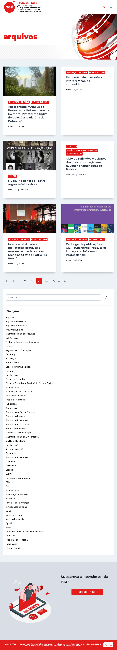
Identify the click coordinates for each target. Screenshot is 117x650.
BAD (8, 482)
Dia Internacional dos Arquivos (20, 333)
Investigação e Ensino (16, 506)
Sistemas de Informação (17, 502)
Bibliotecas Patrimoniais (18, 424)
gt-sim (10, 126)
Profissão (10, 535)
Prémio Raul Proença (16, 395)
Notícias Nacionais (40, 102)
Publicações (11, 403)
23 (32, 280)
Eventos (12, 176)
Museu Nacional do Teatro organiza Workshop (27, 182)
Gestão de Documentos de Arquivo (81, 150)
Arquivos (10, 317)
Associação (71, 147)
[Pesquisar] (106, 297)
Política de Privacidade (72, 646)
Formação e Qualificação (18, 477)
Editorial (10, 370)
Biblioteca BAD (13, 362)
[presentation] (29, 81)
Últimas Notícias (97, 73)
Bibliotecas (11, 407)
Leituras (10, 346)
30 (65, 280)
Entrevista (11, 465)
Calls (8, 486)
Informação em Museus (19, 102)
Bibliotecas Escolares (16, 416)
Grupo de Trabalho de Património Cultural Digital (30, 383)
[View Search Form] (104, 6)
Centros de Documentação (19, 432)
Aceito (108, 645)
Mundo (9, 510)
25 (46, 280)
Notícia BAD (12, 189)
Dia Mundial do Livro (15, 440)
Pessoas (10, 527)
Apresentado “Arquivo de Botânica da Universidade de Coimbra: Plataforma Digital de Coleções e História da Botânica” (28, 114)
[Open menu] (111, 7)
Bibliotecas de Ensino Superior (20, 412)
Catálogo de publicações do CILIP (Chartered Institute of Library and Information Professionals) (86, 249)
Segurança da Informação (18, 350)
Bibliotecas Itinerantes (17, 420)
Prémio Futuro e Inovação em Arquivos (24, 531)
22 (25, 280)
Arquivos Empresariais (16, 325)
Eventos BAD (12, 337)
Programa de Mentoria (17, 539)
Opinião (9, 523)
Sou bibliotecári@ (14, 449)
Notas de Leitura (97, 239)
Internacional (12, 387)
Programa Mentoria (15, 399)
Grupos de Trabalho (15, 379)
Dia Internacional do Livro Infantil (22, 436)
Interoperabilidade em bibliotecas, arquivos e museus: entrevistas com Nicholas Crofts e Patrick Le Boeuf (28, 251)
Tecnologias (12, 354)
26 (54, 280)
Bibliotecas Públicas (15, 428)
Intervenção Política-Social (19, 391)
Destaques (11, 461)
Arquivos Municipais (15, 329)
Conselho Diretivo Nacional (19, 366)
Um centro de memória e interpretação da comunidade (84, 81)
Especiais (10, 469)
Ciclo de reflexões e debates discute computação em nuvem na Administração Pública (86, 164)
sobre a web (11, 543)
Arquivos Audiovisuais (16, 321)
